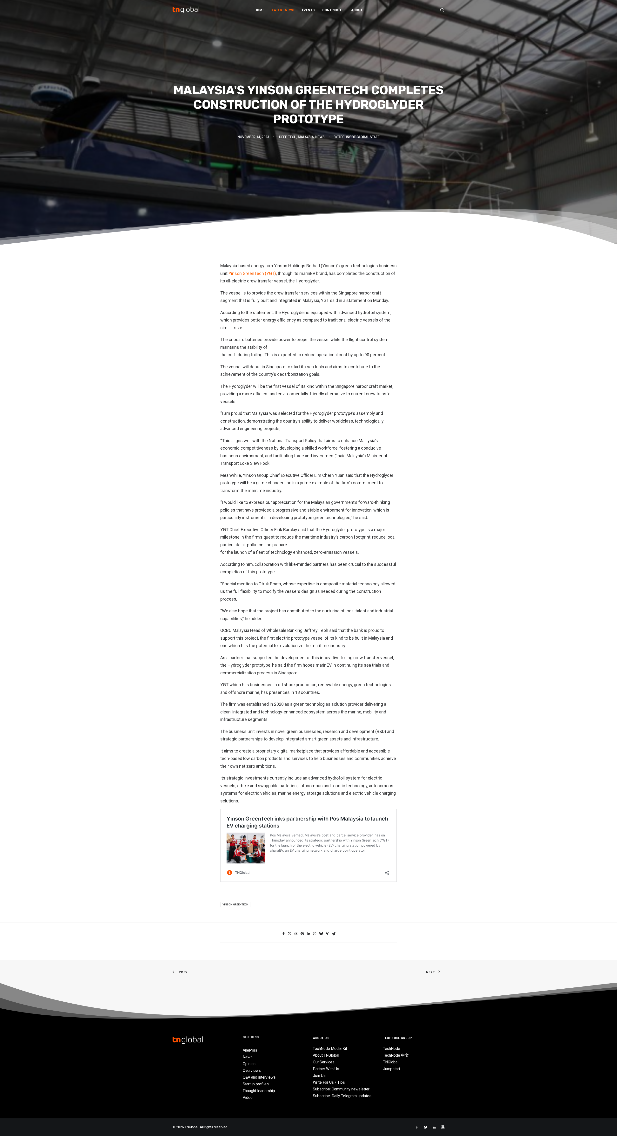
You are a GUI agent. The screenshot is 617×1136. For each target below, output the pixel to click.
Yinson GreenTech (235, 904)
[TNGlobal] (186, 10)
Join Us (319, 1075)
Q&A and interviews (259, 1077)
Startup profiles (256, 1084)
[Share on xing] (327, 934)
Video (248, 1097)
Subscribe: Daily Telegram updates (342, 1096)
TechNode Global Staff (359, 137)
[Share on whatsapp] (315, 934)
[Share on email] (333, 934)
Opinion (249, 1063)
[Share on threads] (296, 934)
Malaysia (306, 137)
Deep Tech (287, 137)
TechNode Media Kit (330, 1048)
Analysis (250, 1050)
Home (259, 10)
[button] (442, 10)
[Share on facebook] (283, 934)
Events (308, 10)
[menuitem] (259, 10)
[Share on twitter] (290, 934)
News (320, 137)
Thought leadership (259, 1090)
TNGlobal (390, 1062)
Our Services (324, 1062)
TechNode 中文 (396, 1055)
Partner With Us (326, 1069)
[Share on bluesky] (321, 934)
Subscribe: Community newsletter (341, 1089)
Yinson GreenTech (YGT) (252, 273)
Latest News (283, 10)
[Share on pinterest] (302, 934)
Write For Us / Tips (329, 1082)
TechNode (391, 1048)
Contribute (332, 10)
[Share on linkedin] (308, 934)
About (356, 10)
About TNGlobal (326, 1055)
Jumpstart (391, 1069)
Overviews (252, 1070)
